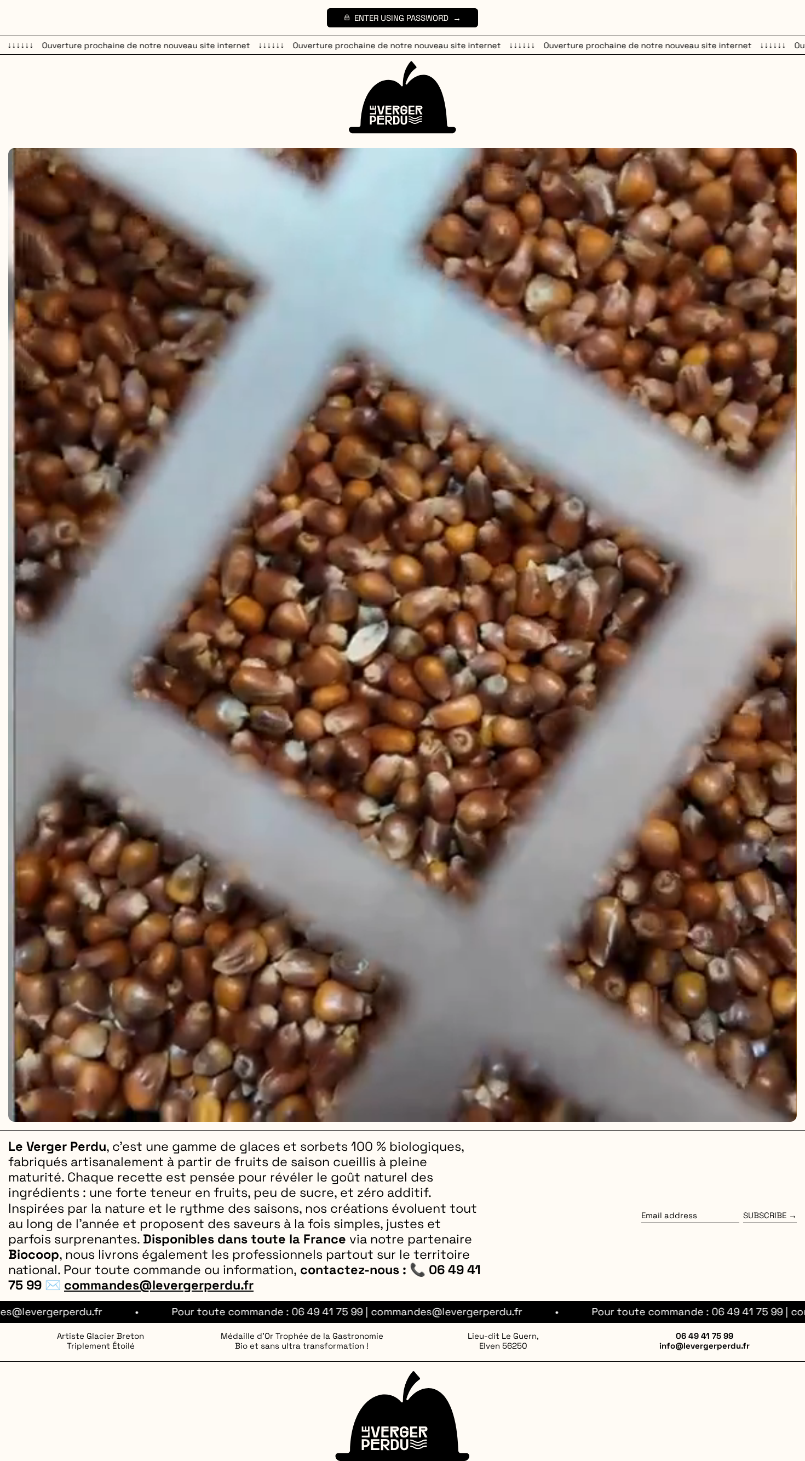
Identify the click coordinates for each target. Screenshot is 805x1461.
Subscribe (764, 1215)
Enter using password (401, 18)
